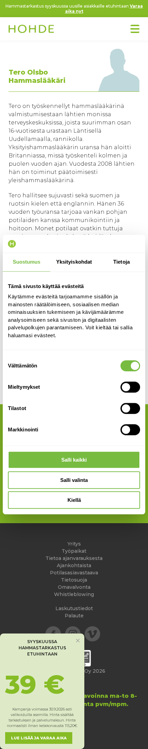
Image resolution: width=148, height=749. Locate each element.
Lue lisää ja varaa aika (39, 738)
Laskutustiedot (74, 608)
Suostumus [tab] (27, 262)
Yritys (74, 544)
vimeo (92, 634)
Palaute (74, 616)
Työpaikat (74, 551)
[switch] (130, 387)
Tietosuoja (74, 580)
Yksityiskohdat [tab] (74, 262)
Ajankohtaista (74, 565)
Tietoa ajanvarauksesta (74, 558)
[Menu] (134, 29)
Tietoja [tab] (121, 262)
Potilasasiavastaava (74, 573)
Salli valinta (74, 480)
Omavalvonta (74, 587)
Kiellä (74, 500)
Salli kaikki (74, 460)
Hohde (31, 29)
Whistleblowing (74, 594)
